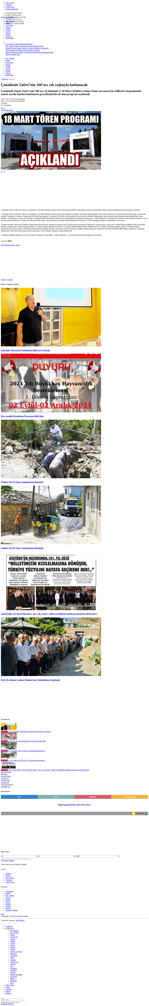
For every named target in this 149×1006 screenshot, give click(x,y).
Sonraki (9, 280)
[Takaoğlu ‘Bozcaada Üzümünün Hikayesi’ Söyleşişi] (51, 346)
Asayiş (8, 32)
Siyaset (15, 52)
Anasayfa (4, 79)
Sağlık (8, 23)
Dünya (40, 52)
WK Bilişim (20, 920)
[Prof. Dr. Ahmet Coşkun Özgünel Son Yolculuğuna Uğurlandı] (51, 675)
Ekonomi (33, 52)
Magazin (46, 52)
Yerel (7, 50)
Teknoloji (44, 48)
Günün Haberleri (12, 9)
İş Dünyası (19, 50)
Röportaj (9, 52)
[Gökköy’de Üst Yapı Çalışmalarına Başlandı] (51, 478)
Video (8, 987)
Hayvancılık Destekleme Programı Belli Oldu (22, 416)
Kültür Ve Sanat (24, 52)
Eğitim (8, 30)
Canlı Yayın (10, 7)
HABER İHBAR (7, 1004)
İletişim (13, 54)
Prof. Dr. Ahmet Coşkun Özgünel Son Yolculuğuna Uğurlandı (30, 680)
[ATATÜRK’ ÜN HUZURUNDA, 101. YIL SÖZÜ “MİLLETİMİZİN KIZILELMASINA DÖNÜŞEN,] (51, 609)
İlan (31, 50)
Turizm (8, 36)
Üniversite (9, 25)
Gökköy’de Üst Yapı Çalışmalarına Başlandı (22, 482)
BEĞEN (4, 774)
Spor (51, 52)
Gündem (36, 50)
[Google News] (7, 110)
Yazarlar (9, 989)
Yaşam (8, 27)
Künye (8, 54)
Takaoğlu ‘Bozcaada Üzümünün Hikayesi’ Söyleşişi (25, 350)
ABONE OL (6, 787)
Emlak (8, 34)
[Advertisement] (71, 191)
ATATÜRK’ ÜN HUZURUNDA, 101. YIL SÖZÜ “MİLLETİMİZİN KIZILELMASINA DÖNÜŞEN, (49, 614)
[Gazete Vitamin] (7, 17)
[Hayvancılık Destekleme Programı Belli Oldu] (51, 412)
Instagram (22, 44)
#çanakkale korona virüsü (10, 245)
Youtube (30, 44)
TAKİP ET (5, 778)
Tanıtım (12, 50)
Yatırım (27, 50)
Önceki (3, 280)
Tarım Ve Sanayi (27, 48)
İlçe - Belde (10, 21)
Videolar (9, 5)
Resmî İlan (10, 38)
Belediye (37, 48)
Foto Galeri (10, 3)
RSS (18, 54)
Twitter (16, 44)
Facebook (9, 44)
